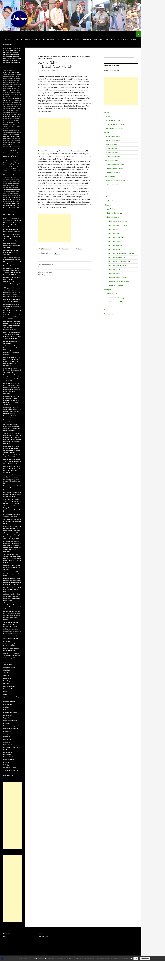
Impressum (6, 934)
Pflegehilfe (6, 762)
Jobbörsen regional (112, 217)
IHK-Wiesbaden (16, 50)
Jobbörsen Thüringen (115, 286)
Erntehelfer (6, 641)
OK (136, 958)
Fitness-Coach (7, 689)
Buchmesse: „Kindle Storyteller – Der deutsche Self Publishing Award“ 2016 (12, 494)
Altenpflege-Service (9, 673)
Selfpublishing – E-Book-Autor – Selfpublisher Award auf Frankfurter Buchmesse (12, 660)
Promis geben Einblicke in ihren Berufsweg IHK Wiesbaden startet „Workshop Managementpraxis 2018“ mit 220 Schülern (11, 400)
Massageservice (8, 734)
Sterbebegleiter (8, 775)
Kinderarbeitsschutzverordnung (117, 181)
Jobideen (17, 39)
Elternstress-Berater (9, 701)
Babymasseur (7, 678)
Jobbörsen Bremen (114, 241)
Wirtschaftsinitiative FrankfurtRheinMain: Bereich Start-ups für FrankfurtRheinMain (12, 205)
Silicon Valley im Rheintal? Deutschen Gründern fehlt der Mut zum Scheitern (11, 624)
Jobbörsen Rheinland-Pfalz (117, 265)
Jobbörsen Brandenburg (116, 237)
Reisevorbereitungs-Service (11, 726)
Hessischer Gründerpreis (11, 72)
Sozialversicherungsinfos (114, 120)
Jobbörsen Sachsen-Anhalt (117, 277)
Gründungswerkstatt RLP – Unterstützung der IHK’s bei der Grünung (11, 245)
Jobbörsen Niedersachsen (117, 257)
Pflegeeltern (7, 723)
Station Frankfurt (13, 183)
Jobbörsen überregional (114, 213)
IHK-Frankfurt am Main (10, 54)
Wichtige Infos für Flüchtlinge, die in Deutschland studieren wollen (12, 521)
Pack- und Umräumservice (11, 757)
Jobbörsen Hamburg (115, 245)
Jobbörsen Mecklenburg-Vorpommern (121, 253)
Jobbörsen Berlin (114, 233)
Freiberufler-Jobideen (113, 156)
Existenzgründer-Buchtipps (115, 298)
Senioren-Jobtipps (64, 39)
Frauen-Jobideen (60, 56)
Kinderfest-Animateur (10, 720)
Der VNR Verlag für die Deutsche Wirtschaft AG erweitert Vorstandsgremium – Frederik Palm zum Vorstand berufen (12, 615)
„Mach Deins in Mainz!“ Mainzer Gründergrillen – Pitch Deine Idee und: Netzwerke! (12, 528)
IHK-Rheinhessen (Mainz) (11, 52)
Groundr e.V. (7, 138)
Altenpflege (6, 670)
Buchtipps (109, 39)
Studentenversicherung (114, 169)
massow (55, 70)
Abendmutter (7, 664)
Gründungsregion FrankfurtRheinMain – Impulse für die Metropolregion (12, 348)
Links (40, 934)
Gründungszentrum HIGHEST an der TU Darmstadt (11, 157)
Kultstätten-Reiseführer (10, 728)
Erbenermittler (7, 704)
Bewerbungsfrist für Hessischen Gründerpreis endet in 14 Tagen (12, 306)
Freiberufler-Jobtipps (82, 39)
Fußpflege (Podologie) (10, 712)
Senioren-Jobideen (45, 58)
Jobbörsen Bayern (114, 229)
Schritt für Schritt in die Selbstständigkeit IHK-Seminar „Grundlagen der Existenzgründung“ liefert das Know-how (12, 479)
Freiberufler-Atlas (112, 294)
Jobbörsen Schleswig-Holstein (118, 282)
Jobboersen (98, 39)
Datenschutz (7, 45)
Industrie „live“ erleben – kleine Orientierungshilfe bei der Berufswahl (12, 370)
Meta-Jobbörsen (111, 209)
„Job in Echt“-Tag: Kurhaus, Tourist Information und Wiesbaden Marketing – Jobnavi (12, 501)
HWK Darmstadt (15, 62)
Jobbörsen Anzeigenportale (117, 221)
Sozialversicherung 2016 (116, 124)
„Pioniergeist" (12, 86)
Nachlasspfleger (8, 745)
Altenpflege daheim (9, 667)
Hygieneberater (8, 718)
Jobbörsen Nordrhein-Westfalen (119, 261)
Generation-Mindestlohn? (115, 164)
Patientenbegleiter (9, 759)
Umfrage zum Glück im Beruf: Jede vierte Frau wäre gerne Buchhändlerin (12, 488)
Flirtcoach (6, 710)
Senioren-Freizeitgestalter (79, 56)
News (108, 116)
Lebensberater (7, 731)
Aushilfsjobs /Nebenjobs (10, 638)
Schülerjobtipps (48, 39)
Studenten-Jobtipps (31, 39)
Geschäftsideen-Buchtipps (115, 302)
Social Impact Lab (10, 179)
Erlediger (6, 707)
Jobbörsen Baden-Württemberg (119, 225)
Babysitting (6, 681)
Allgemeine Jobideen (46, 56)
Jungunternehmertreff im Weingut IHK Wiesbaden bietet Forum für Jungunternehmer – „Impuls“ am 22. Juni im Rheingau (12, 558)
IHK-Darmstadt (14, 56)
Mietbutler (6, 736)
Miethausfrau (7, 739)
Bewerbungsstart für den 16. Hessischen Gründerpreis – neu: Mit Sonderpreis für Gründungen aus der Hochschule (12, 361)
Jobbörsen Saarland (114, 269)
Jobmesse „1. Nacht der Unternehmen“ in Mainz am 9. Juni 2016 (11, 567)
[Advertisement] (54, 132)
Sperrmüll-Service (45, 265)
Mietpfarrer (6, 742)
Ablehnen (145, 958)
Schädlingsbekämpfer (46, 273)
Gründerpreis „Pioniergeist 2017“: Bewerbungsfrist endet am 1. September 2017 (12, 461)
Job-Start (6, 39)
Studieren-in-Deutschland (115, 128)
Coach (5, 694)
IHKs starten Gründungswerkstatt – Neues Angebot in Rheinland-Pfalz (12, 264)
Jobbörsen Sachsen (114, 273)
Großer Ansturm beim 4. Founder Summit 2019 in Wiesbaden (10, 252)
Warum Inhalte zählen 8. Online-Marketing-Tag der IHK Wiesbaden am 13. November (12, 295)
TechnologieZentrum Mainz (11, 189)
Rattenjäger (6, 765)
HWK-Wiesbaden (8, 58)
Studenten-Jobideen (113, 140)
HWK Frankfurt (12, 60)
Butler (5, 691)
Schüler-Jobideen (112, 144)
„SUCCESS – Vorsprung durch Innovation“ (12, 98)
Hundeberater (7, 715)
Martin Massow (123, 39)
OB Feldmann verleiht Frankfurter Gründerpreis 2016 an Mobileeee (12, 574)
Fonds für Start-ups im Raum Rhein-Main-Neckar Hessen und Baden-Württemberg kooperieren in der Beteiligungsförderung (12, 325)
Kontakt (134, 39)
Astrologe (6, 675)
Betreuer (6, 683)
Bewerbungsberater (9, 686)
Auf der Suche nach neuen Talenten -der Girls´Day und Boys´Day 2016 (12, 589)
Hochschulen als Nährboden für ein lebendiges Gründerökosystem (11, 279)
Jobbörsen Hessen (114, 249)
